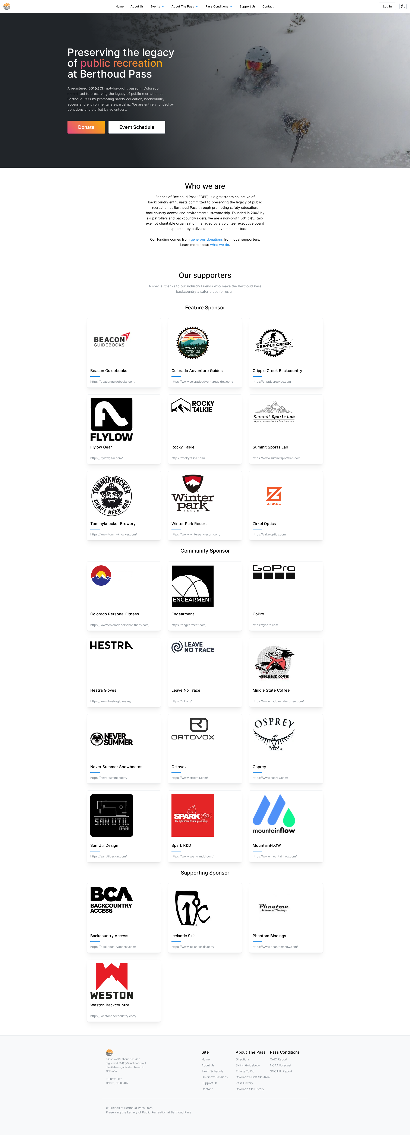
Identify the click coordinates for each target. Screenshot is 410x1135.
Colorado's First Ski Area (253, 1077)
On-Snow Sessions (215, 1077)
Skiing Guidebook (248, 1065)
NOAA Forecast (280, 1065)
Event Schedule (212, 1071)
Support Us (248, 6)
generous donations (207, 239)
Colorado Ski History (250, 1089)
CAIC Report (278, 1059)
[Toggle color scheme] (403, 6)
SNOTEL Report (281, 1071)
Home (120, 6)
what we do (219, 245)
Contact (268, 6)
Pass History (244, 1083)
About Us (137, 6)
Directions (243, 1059)
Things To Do (245, 1071)
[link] (86, 127)
